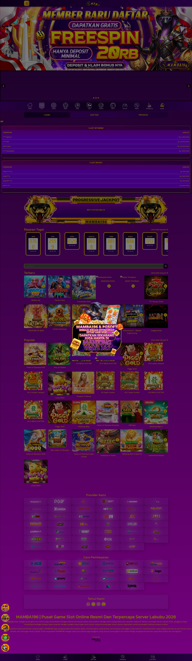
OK (96, 358)
